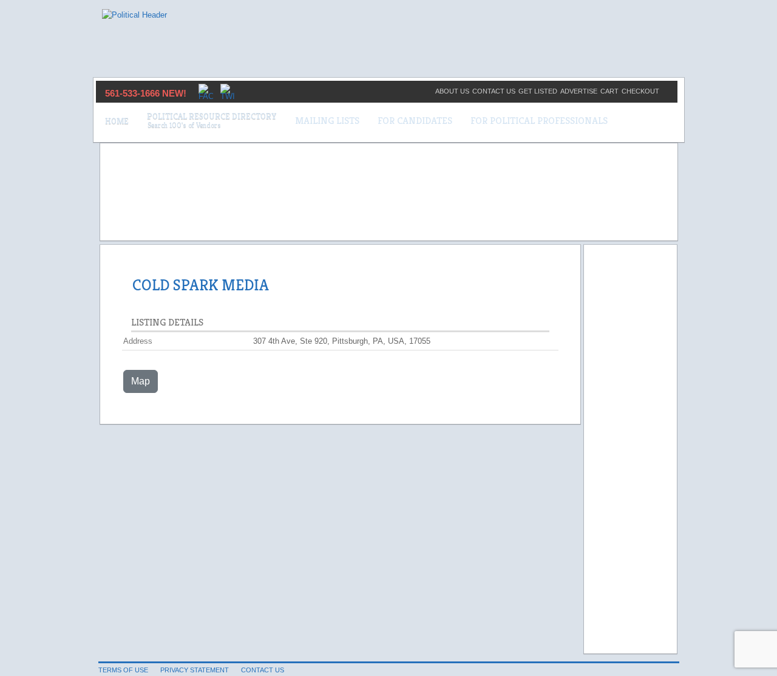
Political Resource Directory (212, 116)
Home (117, 120)
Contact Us (493, 91)
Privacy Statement (194, 670)
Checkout (640, 91)
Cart (609, 91)
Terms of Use (123, 670)
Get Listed (537, 91)
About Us (452, 91)
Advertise (578, 91)
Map (140, 381)
